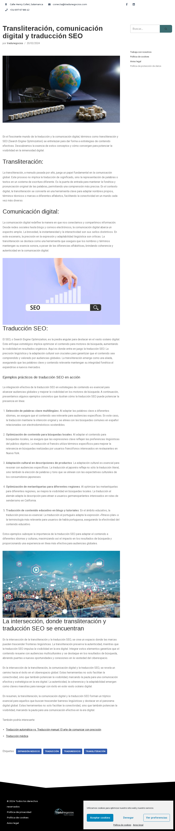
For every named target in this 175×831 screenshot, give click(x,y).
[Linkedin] (133, 4)
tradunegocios (15, 43)
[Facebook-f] (126, 4)
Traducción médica (17, 736)
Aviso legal (138, 825)
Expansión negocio (29, 751)
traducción (52, 751)
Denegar (128, 817)
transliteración (95, 751)
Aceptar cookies (100, 817)
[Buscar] (166, 29)
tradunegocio (72, 751)
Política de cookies (122, 825)
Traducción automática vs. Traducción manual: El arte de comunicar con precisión (53, 729)
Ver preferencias (156, 817)
